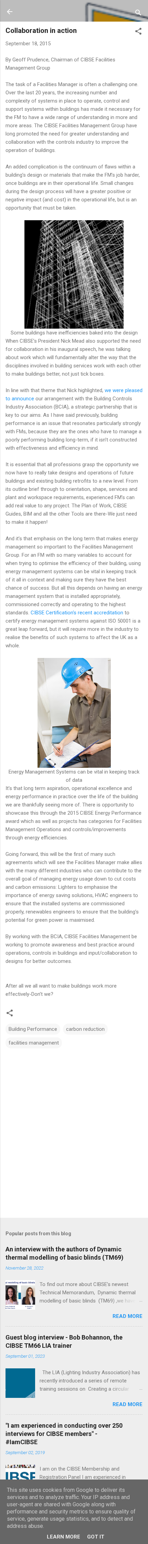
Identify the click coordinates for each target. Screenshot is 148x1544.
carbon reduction (85, 1029)
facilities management (34, 1043)
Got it (95, 1537)
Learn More (63, 1537)
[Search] (138, 13)
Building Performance (33, 1029)
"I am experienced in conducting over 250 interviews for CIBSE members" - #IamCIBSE (64, 1434)
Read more (127, 1316)
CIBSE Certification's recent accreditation (77, 613)
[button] (138, 32)
